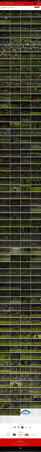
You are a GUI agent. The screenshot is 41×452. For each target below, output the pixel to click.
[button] (5, 4)
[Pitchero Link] (20, 448)
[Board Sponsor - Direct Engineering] (20, 435)
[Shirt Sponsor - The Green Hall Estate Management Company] (8, 435)
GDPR (19, 449)
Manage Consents (35, 449)
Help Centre (5, 449)
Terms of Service (23, 449)
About (8, 449)
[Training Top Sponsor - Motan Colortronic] (33, 435)
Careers (14, 449)
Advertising (11, 449)
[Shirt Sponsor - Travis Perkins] (14, 435)
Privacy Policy (26, 449)
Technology (17, 449)
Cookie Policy (30, 449)
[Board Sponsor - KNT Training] (26, 435)
